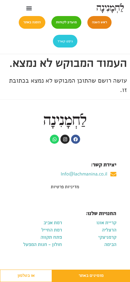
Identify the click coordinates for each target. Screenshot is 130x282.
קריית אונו (106, 223)
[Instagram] (65, 139)
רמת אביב (53, 223)
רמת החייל (51, 230)
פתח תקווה (51, 237)
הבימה (110, 245)
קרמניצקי (107, 237)
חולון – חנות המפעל (42, 245)
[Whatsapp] (54, 139)
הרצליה (109, 230)
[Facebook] (75, 139)
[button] (29, 8)
